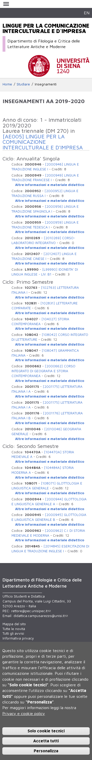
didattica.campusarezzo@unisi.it (39, 616)
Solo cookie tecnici (46, 731)
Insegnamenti (45, 84)
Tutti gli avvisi (13, 633)
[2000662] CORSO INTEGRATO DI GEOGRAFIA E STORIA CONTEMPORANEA (43, 371)
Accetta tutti (46, 741)
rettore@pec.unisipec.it (29, 611)
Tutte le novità (14, 629)
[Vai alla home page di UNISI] (58, 74)
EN (86, 12)
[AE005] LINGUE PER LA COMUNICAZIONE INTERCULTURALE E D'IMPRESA (43, 142)
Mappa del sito (14, 624)
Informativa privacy (18, 638)
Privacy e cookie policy (23, 713)
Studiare (23, 84)
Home (7, 84)
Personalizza (46, 750)
